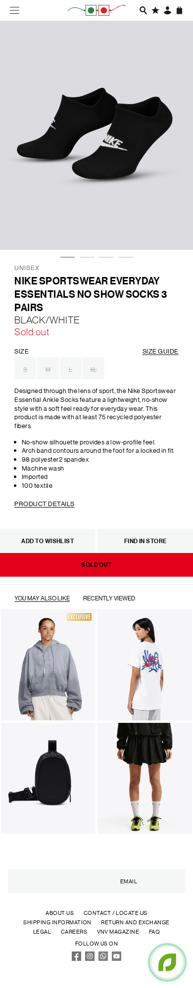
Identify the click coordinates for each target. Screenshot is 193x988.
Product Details (44, 503)
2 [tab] (85, 228)
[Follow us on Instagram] (90, 958)
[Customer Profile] (168, 10)
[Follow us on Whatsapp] (103, 958)
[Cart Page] (180, 10)
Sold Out (96, 564)
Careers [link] (74, 931)
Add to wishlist (47, 541)
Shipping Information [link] (57, 922)
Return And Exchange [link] (135, 922)
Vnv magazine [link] (118, 931)
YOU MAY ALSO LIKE (42, 597)
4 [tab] (123, 228)
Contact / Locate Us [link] (115, 912)
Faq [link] (154, 931)
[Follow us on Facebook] (77, 958)
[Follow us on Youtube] (117, 958)
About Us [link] (60, 912)
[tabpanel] (96, 135)
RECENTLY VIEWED (109, 597)
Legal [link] (42, 931)
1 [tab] (65, 228)
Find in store (145, 541)
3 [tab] (104, 228)
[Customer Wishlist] (155, 10)
